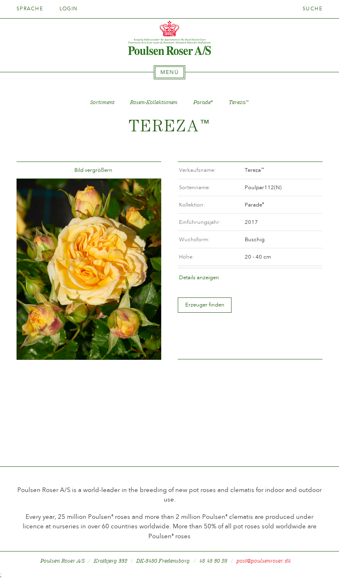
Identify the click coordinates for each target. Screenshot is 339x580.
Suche (312, 9)
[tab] (169, 72)
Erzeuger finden (204, 305)
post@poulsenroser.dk (263, 561)
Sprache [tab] (31, 9)
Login (69, 9)
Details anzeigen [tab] (199, 277)
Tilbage (32, 170)
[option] (89, 269)
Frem (145, 170)
